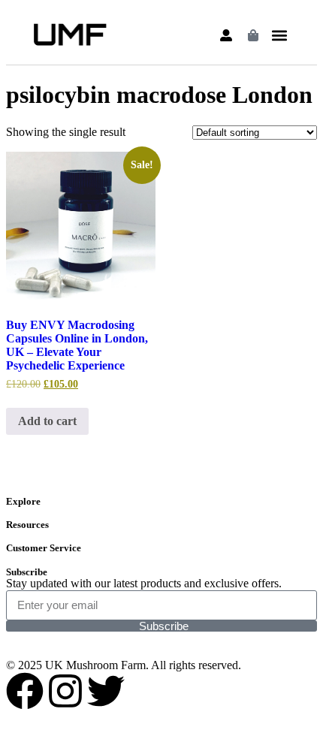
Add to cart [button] (47, 421)
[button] (279, 35)
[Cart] (253, 35)
